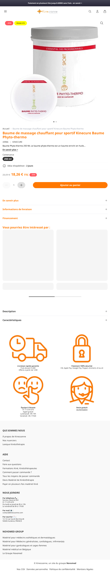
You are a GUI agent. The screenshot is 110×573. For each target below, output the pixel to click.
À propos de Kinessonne (14, 436)
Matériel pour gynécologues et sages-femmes (25, 545)
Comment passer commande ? (17, 472)
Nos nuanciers (9, 440)
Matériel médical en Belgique (17, 549)
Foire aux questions (12, 464)
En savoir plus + (10, 150)
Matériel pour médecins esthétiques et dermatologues (29, 537)
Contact (6, 460)
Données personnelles (37, 569)
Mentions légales (85, 569)
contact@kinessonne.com (13, 512)
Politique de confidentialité (62, 569)
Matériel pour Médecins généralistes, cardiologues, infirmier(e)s (33, 541)
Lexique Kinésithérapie (14, 444)
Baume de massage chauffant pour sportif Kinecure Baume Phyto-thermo (48, 129)
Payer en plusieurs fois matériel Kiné (20, 484)
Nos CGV (21, 569)
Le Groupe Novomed (12, 553)
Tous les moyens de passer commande (21, 476)
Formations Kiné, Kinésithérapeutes (20, 468)
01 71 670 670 (8, 502)
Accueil (6, 129)
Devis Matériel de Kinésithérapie (18, 480)
